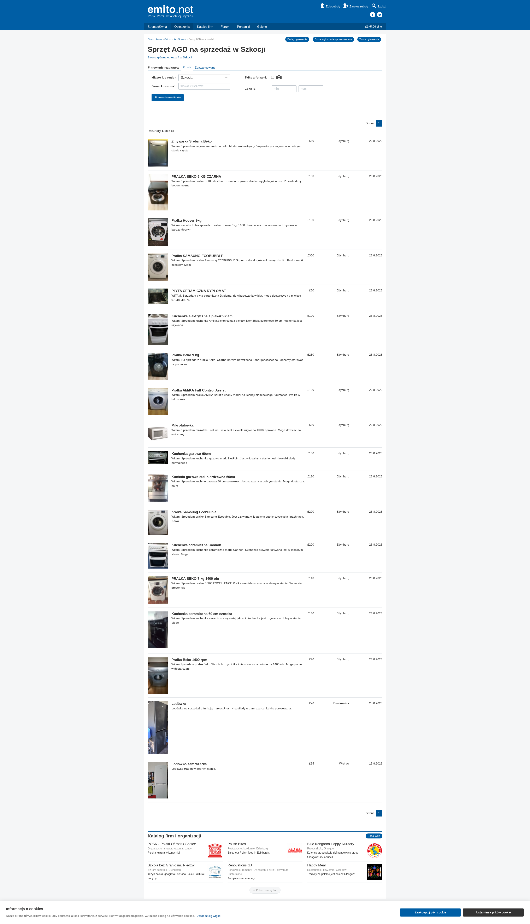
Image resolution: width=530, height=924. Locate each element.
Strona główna (157, 26)
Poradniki (243, 26)
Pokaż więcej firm (266, 890)
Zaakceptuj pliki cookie (430, 912)
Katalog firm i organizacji (174, 835)
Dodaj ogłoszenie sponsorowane (333, 39)
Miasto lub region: (164, 77)
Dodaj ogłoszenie (297, 39)
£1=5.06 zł (372, 26)
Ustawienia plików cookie (493, 912)
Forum (225, 26)
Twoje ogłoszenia (369, 39)
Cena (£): (251, 88)
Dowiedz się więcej (208, 915)
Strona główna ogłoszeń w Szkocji (170, 57)
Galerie (262, 26)
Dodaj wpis (374, 836)
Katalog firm (205, 26)
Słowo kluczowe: (163, 86)
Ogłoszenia (182, 26)
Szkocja (182, 39)
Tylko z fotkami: (256, 77)
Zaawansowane (205, 67)
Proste (187, 67)
